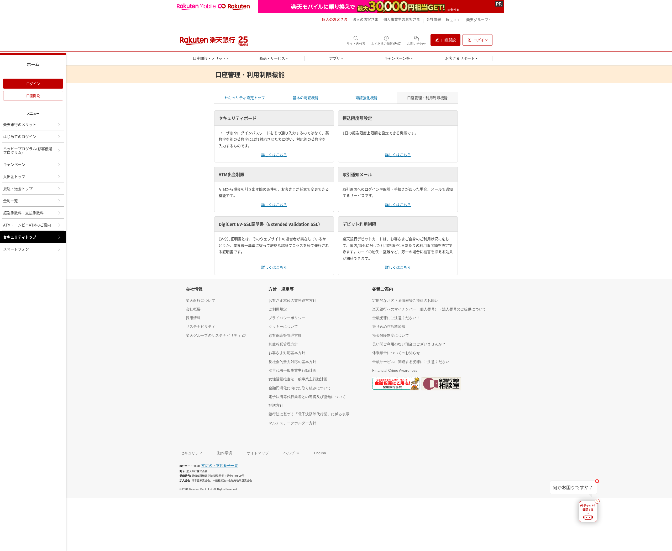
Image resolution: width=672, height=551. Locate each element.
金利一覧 (10, 200)
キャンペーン (14, 164)
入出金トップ (14, 176)
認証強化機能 (366, 97)
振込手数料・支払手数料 (23, 212)
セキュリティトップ (19, 236)
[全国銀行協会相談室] (441, 383)
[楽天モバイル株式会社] (336, 6)
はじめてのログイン (19, 136)
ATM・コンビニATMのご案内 (27, 224)
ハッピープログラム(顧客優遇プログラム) (27, 150)
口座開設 (33, 95)
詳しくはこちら (274, 154)
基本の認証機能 (305, 97)
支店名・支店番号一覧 (219, 465)
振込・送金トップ (18, 188)
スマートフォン (16, 249)
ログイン (33, 83)
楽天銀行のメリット (19, 124)
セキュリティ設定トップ (244, 97)
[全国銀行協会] (396, 383)
